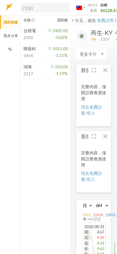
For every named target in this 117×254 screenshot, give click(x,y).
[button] (44, 7)
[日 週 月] (87, 205)
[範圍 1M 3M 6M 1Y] (102, 205)
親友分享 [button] (11, 35)
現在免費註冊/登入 (91, 110)
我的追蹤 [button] (11, 22)
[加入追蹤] (81, 35)
